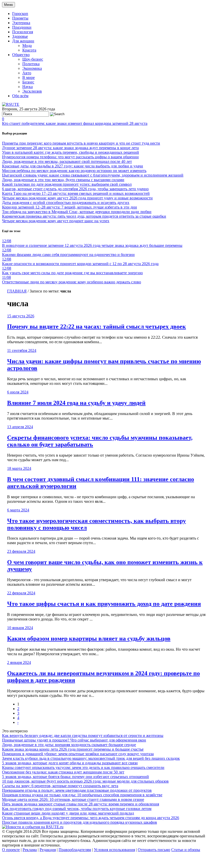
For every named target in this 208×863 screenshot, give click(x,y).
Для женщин (23, 41)
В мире (28, 77)
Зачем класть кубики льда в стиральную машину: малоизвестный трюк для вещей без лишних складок (91, 758)
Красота (29, 50)
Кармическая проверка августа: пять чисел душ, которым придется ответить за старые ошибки (84, 216)
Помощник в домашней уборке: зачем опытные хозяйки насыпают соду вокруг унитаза (78, 754)
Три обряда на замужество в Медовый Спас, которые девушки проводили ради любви (76, 212)
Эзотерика (21, 23)
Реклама (30, 850)
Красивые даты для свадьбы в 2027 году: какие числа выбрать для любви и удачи (72, 166)
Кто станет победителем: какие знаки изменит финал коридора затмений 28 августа (74, 123)
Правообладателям (75, 850)
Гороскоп (20, 13)
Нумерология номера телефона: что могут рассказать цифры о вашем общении (70, 157)
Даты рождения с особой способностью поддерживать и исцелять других (65, 202)
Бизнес (28, 82)
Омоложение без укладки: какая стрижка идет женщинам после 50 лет (63, 772)
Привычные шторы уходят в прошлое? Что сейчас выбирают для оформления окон (74, 740)
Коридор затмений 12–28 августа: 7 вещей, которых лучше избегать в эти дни (69, 207)
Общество (21, 55)
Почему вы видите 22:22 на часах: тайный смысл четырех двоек (96, 326)
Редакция (48, 850)
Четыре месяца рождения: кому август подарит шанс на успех (55, 221)
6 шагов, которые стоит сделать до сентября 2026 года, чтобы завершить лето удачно (75, 189)
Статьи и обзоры (185, 850)
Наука (27, 86)
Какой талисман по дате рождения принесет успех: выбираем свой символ (67, 184)
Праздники (21, 27)
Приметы (20, 18)
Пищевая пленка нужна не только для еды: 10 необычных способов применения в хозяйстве (82, 795)
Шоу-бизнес (32, 59)
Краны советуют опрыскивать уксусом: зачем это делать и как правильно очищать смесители (83, 767)
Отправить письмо (154, 850)
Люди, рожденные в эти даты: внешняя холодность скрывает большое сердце (69, 745)
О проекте (11, 850)
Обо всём (20, 96)
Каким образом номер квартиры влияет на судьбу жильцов (88, 638)
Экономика (32, 68)
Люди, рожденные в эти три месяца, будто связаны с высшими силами (63, 180)
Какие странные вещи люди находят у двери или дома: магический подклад (68, 813)
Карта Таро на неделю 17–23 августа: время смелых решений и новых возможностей (76, 193)
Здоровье (20, 36)
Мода (27, 45)
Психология (22, 32)
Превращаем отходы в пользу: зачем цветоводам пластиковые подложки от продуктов (77, 790)
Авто (26, 73)
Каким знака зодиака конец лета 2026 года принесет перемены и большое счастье (73, 749)
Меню (8, 5)
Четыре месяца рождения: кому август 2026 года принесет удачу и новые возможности (77, 198)
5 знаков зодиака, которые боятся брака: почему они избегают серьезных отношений (75, 776)
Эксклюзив (32, 91)
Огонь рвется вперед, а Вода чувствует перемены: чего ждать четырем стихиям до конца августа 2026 (90, 818)
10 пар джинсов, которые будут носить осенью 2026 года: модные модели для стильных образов (85, 781)
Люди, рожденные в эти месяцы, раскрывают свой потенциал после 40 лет (67, 161)
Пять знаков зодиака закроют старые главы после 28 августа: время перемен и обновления (80, 804)
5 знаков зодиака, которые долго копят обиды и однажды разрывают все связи (70, 763)
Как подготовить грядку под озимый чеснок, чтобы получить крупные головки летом (76, 808)
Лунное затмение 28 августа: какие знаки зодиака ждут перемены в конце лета (70, 148)
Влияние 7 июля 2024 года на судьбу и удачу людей (76, 403)
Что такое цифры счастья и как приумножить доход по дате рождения (104, 603)
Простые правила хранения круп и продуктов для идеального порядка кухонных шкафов (79, 822)
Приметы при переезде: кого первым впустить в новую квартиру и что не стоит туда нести (81, 143)
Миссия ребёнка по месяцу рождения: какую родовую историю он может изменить (74, 170)
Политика (31, 64)
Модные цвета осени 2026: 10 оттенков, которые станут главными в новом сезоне (73, 799)
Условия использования (114, 850)
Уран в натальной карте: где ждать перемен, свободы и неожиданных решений (70, 152)
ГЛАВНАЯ (17, 291)
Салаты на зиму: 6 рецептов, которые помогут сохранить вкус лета (60, 786)
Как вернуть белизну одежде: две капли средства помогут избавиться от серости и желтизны (82, 735)
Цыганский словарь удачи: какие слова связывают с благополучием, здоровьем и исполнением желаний (92, 175)
